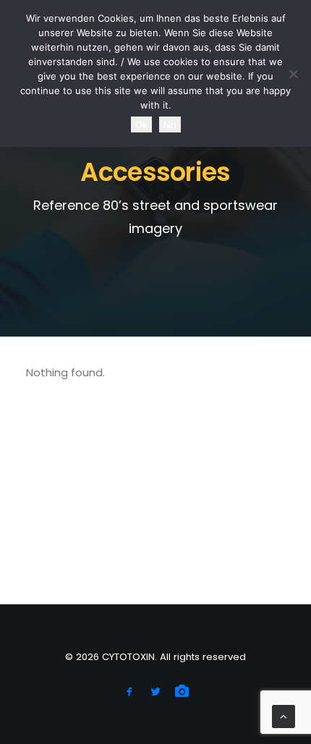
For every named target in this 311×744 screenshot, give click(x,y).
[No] (293, 74)
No (169, 124)
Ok (141, 124)
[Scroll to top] (283, 715)
